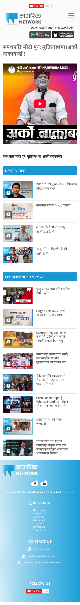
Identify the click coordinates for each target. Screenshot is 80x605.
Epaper (39, 523)
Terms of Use (39, 526)
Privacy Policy (39, 530)
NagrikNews (38, 510)
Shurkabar (39, 516)
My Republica (39, 513)
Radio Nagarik (38, 520)
